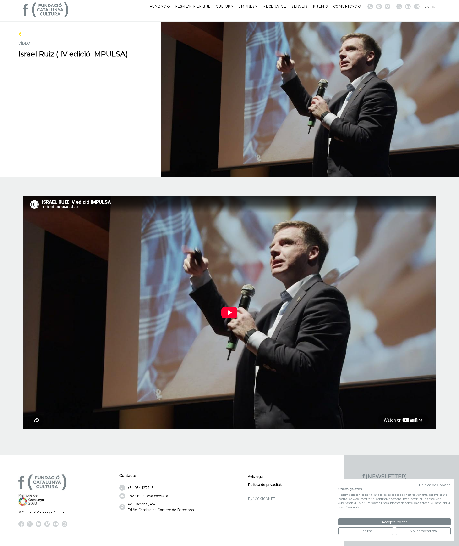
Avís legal (255, 476)
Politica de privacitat (265, 485)
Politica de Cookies (435, 485)
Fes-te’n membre (193, 6)
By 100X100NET (261, 499)
